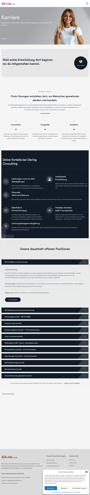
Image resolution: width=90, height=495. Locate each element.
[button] (86, 472)
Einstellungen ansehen (79, 488)
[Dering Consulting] (8, 3)
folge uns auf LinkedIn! (72, 383)
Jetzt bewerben (13, 299)
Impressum (77, 492)
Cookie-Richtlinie (56, 492)
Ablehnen (64, 488)
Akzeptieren (51, 488)
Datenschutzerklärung (67, 492)
